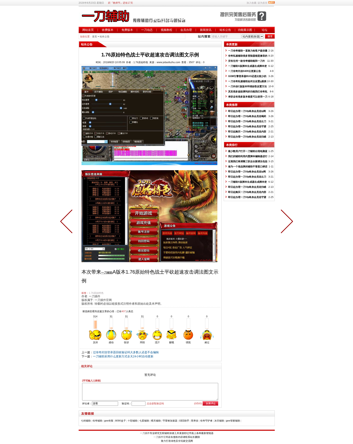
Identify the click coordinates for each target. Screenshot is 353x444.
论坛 (264, 29)
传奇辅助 (97, 420)
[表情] (97, 380)
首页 (94, 36)
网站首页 (88, 29)
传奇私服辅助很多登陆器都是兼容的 (247, 55)
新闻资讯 (205, 29)
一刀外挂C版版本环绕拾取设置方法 (247, 86)
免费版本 (127, 29)
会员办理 (186, 29)
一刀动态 (147, 29)
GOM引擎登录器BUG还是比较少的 (247, 76)
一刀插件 (94, 296)
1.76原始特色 (96, 293)
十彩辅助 (132, 420)
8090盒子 (120, 420)
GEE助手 (184, 420)
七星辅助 (144, 420)
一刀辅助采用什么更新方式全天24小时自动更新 (123, 356)
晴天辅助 (156, 420)
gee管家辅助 (233, 420)
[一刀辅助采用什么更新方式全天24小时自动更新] (67, 222)
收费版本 (107, 29)
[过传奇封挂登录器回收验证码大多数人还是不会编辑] (286, 222)
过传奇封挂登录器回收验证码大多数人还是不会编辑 (126, 352)
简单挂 (194, 420)
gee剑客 (108, 420)
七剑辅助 (86, 420)
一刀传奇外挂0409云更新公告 (244, 71)
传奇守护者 (206, 420)
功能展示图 (245, 29)
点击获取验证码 (155, 403)
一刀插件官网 (103, 300)
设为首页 (262, 2)
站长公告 (225, 29)
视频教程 (166, 29)
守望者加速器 (170, 420)
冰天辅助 (219, 420)
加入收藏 (251, 2)
